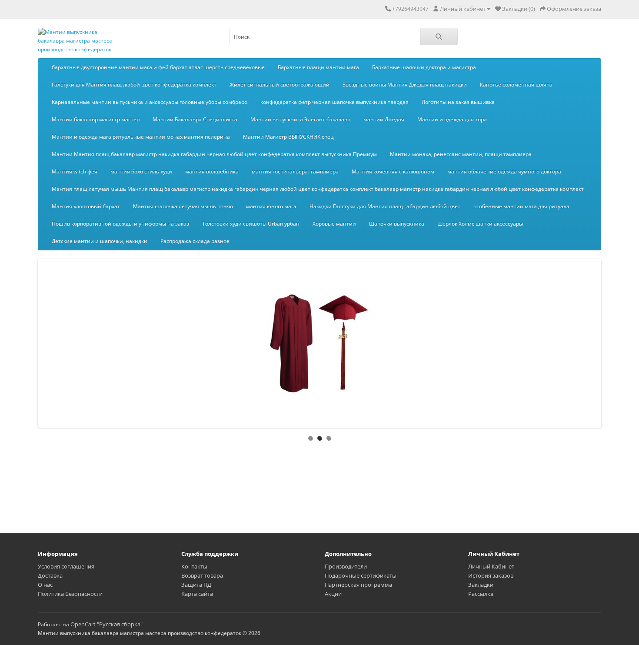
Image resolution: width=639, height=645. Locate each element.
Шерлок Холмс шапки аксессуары (480, 223)
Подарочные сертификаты (360, 575)
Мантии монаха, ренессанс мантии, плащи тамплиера (461, 154)
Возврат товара (202, 575)
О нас (45, 584)
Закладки (480, 584)
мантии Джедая (383, 119)
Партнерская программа (358, 584)
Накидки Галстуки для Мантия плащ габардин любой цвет (385, 206)
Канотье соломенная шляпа (516, 84)
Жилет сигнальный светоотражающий (279, 84)
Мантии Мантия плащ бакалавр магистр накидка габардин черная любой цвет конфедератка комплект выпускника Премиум (214, 154)
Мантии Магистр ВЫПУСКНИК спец (288, 136)
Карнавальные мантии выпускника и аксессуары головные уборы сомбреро (149, 102)
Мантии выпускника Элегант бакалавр (300, 119)
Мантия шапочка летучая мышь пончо (183, 206)
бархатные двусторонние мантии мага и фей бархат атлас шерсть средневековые (158, 67)
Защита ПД (196, 584)
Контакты (194, 566)
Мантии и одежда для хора (452, 119)
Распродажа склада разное (195, 241)
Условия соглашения (66, 566)
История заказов (490, 575)
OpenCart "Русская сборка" (106, 624)
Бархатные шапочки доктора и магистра (424, 67)
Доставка (50, 575)
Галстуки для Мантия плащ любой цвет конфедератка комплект (134, 84)
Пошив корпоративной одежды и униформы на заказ (120, 223)
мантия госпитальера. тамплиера (295, 171)
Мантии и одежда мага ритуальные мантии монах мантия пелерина (141, 136)
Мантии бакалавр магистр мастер (96, 119)
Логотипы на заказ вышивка (458, 102)
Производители (346, 566)
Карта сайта (197, 594)
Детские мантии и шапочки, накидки (99, 241)
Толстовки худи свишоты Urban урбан (251, 223)
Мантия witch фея (74, 171)
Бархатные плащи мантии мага (318, 67)
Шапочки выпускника (396, 223)
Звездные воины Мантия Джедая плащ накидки (405, 84)
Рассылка (480, 594)
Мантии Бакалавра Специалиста (195, 119)
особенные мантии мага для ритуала (521, 206)
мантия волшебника (212, 171)
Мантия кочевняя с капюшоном (393, 171)
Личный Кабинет (491, 566)
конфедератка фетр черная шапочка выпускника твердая (334, 102)
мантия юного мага (271, 206)
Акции (333, 594)
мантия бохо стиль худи (141, 171)
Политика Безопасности (70, 594)
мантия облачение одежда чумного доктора (504, 171)
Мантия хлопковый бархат (86, 206)
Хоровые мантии (334, 223)
